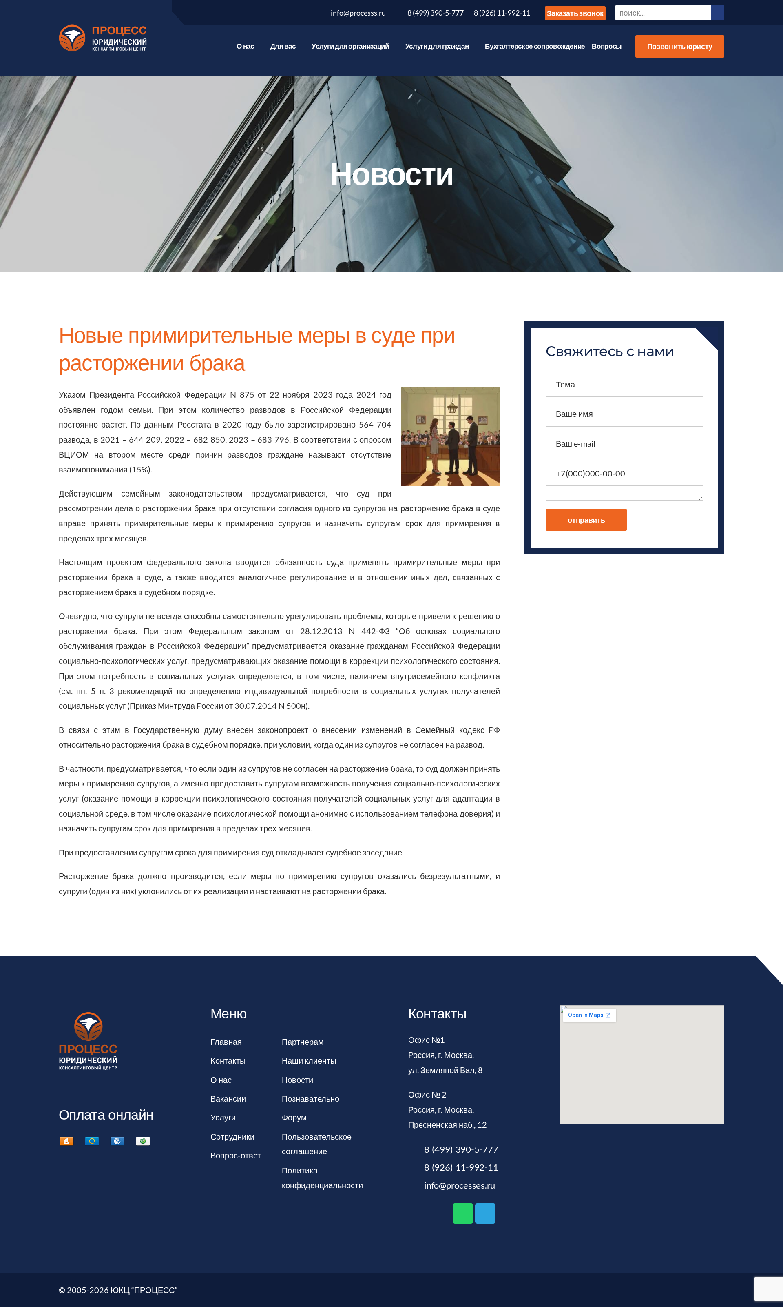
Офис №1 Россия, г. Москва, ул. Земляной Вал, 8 (445, 1054)
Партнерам (303, 1041)
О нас (245, 46)
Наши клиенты (309, 1060)
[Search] (717, 12)
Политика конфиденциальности (322, 1177)
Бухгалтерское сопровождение (535, 46)
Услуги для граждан (437, 46)
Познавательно (310, 1098)
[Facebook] (253, 12)
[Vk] (213, 12)
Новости (297, 1079)
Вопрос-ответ (235, 1155)
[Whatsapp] (463, 1213)
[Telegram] (485, 1213)
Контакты (228, 1060)
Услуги (223, 1117)
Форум (294, 1117)
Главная (226, 1041)
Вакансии (228, 1098)
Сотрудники (232, 1136)
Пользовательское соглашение (317, 1143)
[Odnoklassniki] (272, 12)
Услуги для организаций (350, 46)
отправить (586, 519)
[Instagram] (292, 12)
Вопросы (607, 46)
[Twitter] (233, 12)
